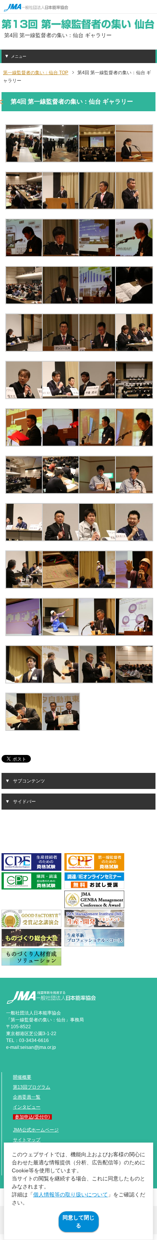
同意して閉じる (78, 1221)
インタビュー (26, 1107)
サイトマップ (26, 1140)
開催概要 (22, 1077)
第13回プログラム (31, 1087)
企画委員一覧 (26, 1097)
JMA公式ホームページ (36, 1130)
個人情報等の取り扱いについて (70, 1194)
